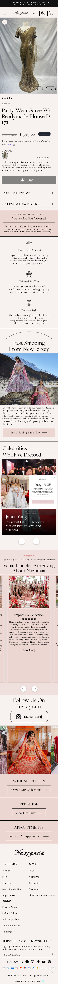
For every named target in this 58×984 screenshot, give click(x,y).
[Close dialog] (54, 477)
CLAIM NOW (43, 501)
